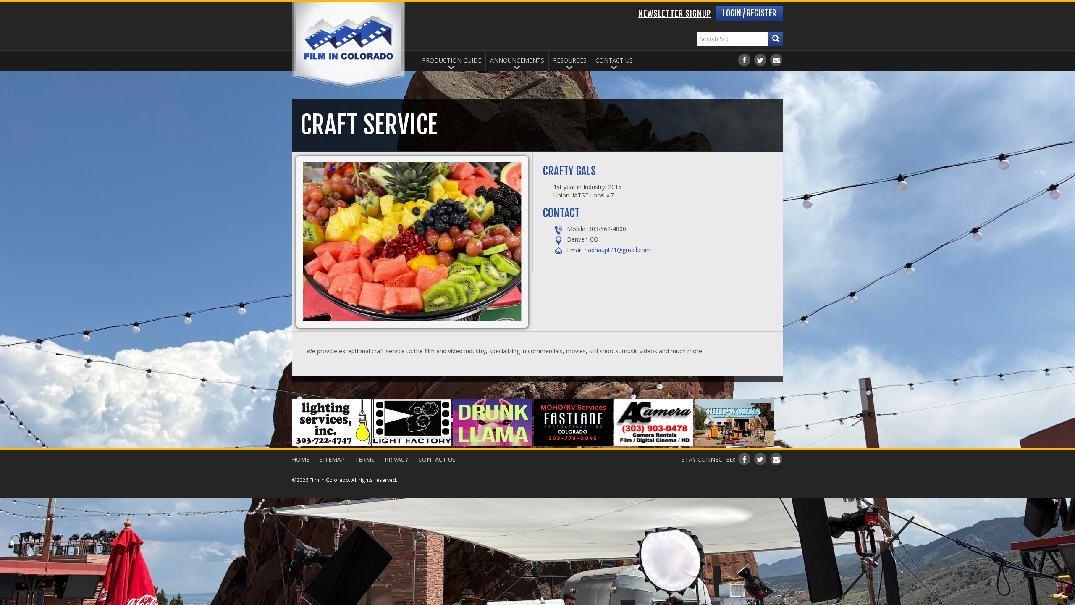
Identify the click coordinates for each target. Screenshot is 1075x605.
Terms (365, 459)
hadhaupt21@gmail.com (617, 250)
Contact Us (614, 60)
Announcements (517, 60)
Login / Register (749, 13)
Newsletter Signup (674, 13)
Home (300, 459)
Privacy (396, 459)
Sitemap (332, 459)
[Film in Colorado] (348, 45)
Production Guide (451, 60)
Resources (570, 60)
